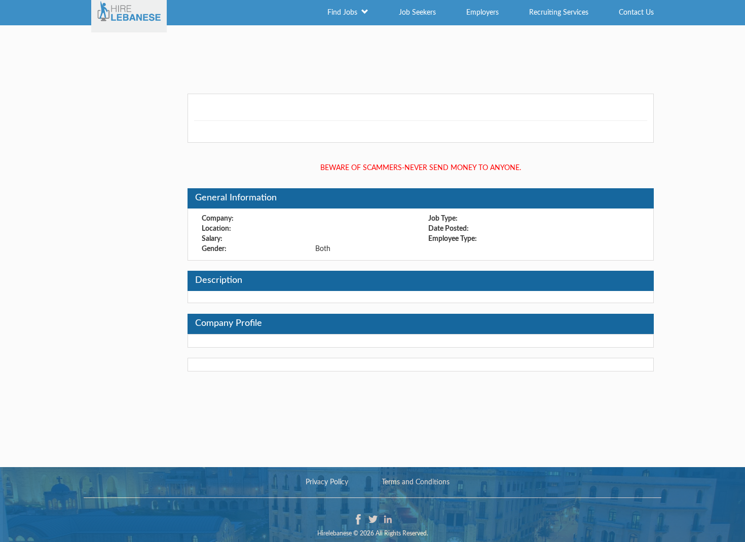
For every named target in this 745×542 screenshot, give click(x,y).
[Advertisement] (372, 58)
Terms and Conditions (416, 482)
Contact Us (636, 12)
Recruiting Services (558, 12)
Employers (482, 12)
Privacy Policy (327, 482)
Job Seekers (417, 12)
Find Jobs (344, 12)
